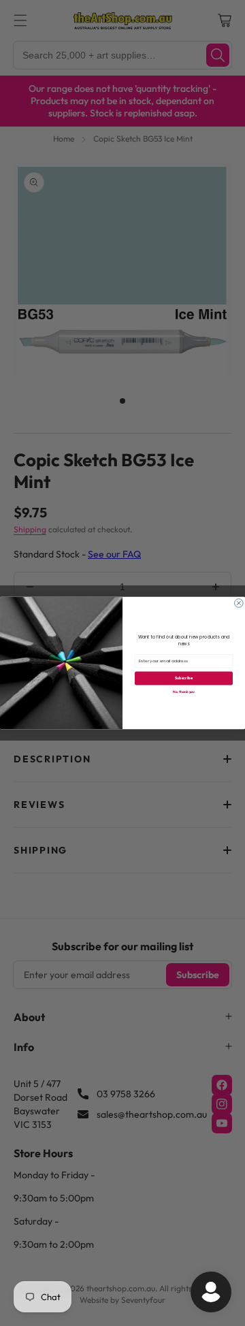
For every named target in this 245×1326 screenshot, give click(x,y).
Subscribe (184, 678)
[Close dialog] (239, 603)
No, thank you (184, 692)
